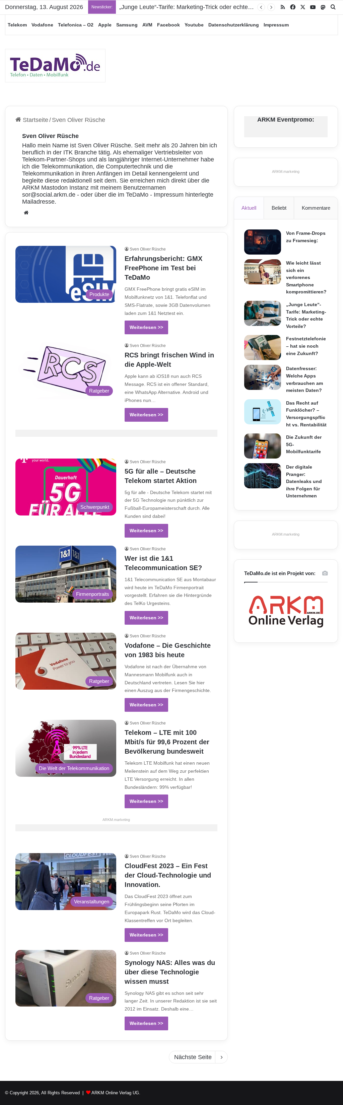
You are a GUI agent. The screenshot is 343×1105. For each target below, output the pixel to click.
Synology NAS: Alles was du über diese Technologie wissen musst (170, 972)
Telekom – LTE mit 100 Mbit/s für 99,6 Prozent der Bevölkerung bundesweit (167, 742)
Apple (105, 24)
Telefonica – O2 (75, 24)
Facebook (168, 24)
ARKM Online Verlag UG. (115, 1092)
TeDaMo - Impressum (155, 194)
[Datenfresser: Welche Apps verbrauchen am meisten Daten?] (262, 377)
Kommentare (316, 208)
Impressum (276, 24)
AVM (147, 24)
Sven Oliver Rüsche (50, 136)
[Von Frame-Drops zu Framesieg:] (262, 242)
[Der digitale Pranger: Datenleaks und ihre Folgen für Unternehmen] (262, 475)
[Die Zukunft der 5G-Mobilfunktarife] (262, 446)
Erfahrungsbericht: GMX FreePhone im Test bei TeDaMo (163, 268)
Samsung (127, 24)
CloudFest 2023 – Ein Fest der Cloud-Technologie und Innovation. (168, 875)
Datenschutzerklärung (233, 24)
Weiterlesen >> (146, 327)
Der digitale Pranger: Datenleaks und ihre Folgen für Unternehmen (304, 481)
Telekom (17, 24)
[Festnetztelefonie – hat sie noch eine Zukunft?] (262, 347)
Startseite (34, 120)
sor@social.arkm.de (48, 194)
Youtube (194, 24)
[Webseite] (26, 213)
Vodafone (42, 24)
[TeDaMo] (55, 65)
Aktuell (249, 208)
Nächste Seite (193, 1057)
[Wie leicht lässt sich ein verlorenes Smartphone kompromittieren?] (262, 271)
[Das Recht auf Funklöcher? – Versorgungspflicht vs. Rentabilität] (262, 411)
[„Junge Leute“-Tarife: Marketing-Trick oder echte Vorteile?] (262, 313)
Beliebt (279, 208)
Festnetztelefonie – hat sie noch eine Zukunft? (306, 346)
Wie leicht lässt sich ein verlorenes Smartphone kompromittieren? (306, 277)
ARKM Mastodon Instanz (55, 187)
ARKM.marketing (116, 820)
